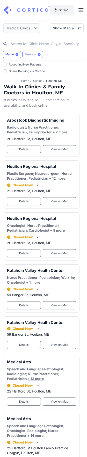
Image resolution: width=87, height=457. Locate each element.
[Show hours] (38, 185)
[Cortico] (27, 10)
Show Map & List (67, 28)
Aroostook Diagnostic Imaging (35, 120)
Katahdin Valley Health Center (35, 270)
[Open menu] (81, 10)
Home (25, 81)
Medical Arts (19, 361)
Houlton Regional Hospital (31, 166)
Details (24, 149)
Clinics (37, 81)
